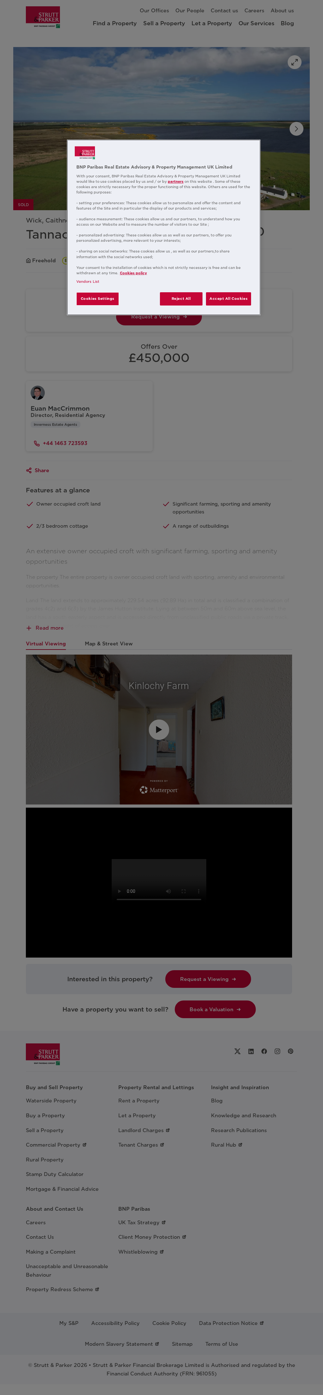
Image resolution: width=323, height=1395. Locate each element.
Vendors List (87, 281)
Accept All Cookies (228, 298)
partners (176, 181)
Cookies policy (133, 273)
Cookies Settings (98, 298)
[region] (164, 227)
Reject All (181, 298)
